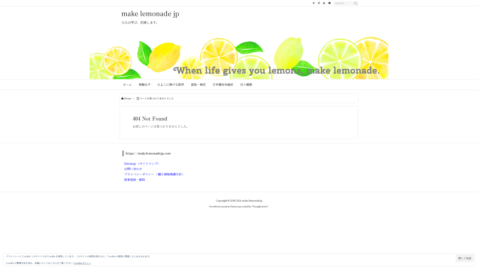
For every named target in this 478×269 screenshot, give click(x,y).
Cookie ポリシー (82, 263)
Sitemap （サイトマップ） (142, 163)
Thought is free (259, 206)
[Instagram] (319, 3)
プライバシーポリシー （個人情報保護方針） (154, 174)
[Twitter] (313, 3)
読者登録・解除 (134, 179)
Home (127, 98)
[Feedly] (329, 3)
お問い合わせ (133, 169)
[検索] (355, 3)
